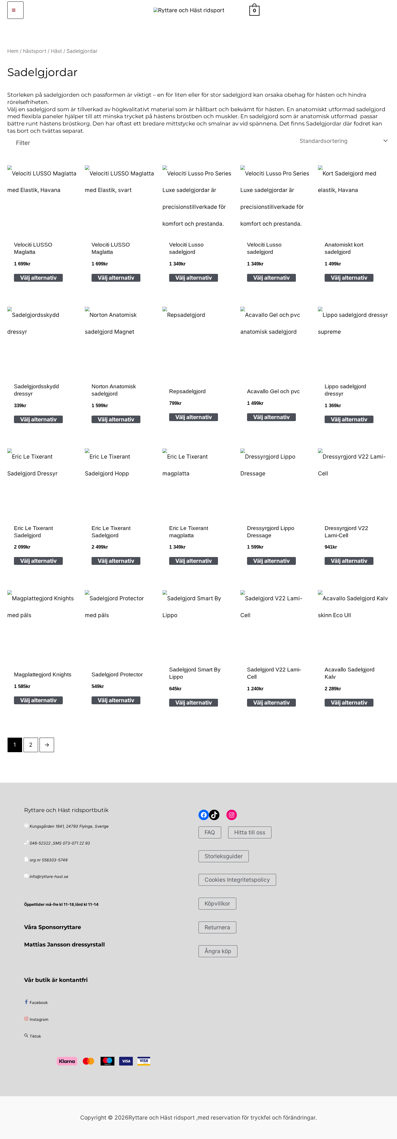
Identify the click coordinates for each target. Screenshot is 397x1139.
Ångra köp (218, 951)
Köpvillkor (217, 903)
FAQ (210, 832)
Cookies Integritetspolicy (237, 879)
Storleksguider (224, 856)
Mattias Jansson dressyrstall (64, 944)
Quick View (43, 228)
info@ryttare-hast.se (49, 876)
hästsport (34, 51)
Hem (12, 51)
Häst (56, 51)
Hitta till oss (249, 832)
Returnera (217, 927)
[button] (240, 10)
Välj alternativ (38, 277)
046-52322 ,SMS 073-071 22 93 (60, 843)
